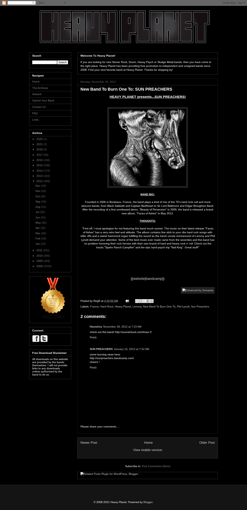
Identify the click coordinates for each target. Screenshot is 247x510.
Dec (38, 185)
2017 (39, 154)
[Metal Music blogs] (53, 318)
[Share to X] (144, 301)
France (94, 306)
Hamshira (96, 326)
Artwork (36, 94)
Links (35, 119)
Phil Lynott (183, 306)
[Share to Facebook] (148, 301)
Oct (38, 196)
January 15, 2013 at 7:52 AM (131, 349)
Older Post (207, 442)
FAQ (35, 113)
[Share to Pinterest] (152, 301)
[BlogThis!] (141, 301)
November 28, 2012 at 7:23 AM (122, 326)
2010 (39, 255)
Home (148, 442)
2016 (39, 160)
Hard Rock (106, 306)
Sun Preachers (200, 306)
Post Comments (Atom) (156, 466)
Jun (38, 217)
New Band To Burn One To (159, 306)
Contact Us (39, 106)
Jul (38, 212)
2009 (39, 260)
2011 (39, 250)
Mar (38, 233)
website (139, 279)
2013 (39, 175)
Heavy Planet (123, 306)
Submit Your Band (43, 100)
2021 (39, 144)
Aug (38, 206)
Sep (38, 201)
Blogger (148, 502)
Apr (38, 227)
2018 (39, 149)
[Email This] (137, 301)
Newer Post (88, 442)
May (38, 222)
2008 (39, 266)
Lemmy (137, 306)
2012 (39, 181)
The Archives (40, 87)
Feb (38, 238)
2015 (39, 165)
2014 (39, 170)
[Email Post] (127, 300)
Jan (38, 243)
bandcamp (154, 279)
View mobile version (147, 450)
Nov (38, 190)
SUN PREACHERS (101, 349)
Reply (93, 337)
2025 (39, 138)
